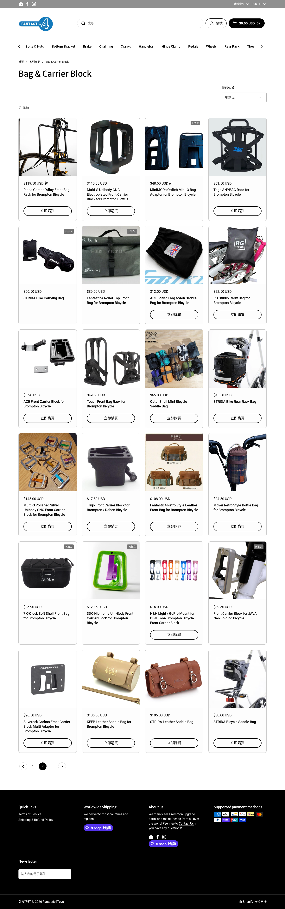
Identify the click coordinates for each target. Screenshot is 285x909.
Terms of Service (29, 814)
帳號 (219, 23)
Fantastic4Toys (53, 902)
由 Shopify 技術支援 (253, 902)
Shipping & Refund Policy (35, 820)
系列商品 (34, 61)
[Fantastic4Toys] (36, 23)
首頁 (21, 61)
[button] (247, 23)
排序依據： (230, 88)
